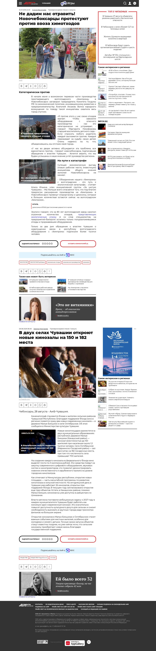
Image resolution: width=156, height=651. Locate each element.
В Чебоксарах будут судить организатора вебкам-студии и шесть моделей (117, 47)
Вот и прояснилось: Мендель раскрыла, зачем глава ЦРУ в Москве (122, 149)
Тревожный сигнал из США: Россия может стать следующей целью (121, 141)
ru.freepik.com (24, 399)
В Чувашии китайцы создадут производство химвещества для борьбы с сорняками (80, 282)
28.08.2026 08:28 (25, 329)
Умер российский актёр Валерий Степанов (120, 125)
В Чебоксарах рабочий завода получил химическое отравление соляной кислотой (42, 289)
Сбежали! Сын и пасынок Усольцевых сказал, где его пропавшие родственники (122, 407)
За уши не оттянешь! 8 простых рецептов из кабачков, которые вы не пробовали (122, 383)
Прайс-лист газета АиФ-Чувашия (90, 607)
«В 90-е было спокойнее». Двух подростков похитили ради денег (121, 71)
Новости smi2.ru (27, 321)
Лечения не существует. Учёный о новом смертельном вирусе (121, 398)
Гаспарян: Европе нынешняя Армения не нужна (119, 133)
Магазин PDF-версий (86, 604)
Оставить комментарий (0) (78, 243)
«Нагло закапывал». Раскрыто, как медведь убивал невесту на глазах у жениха (122, 104)
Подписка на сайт (42, 607)
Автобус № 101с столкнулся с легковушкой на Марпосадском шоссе (117, 57)
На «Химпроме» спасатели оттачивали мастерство (78, 288)
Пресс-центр (71, 604)
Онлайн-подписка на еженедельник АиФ (113, 604)
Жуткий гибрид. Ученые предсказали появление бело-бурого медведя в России (122, 415)
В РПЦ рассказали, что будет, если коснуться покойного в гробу (121, 157)
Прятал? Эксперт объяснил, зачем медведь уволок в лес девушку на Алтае (121, 88)
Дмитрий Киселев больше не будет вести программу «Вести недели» (121, 165)
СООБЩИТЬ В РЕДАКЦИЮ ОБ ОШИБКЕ (94, 609)
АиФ (20, 80)
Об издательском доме (54, 604)
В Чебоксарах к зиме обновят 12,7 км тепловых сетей (117, 28)
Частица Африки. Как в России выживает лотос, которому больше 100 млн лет (121, 80)
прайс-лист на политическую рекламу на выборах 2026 (56, 609)
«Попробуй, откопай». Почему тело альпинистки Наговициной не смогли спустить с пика (121, 96)
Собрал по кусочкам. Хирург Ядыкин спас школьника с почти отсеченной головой (122, 391)
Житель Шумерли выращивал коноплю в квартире (117, 38)
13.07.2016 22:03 (24, 10)
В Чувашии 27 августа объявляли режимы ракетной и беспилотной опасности (117, 18)
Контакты (39, 604)
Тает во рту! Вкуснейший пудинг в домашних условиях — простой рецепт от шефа (121, 423)
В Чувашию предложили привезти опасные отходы (39, 281)
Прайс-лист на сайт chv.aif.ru (63, 607)
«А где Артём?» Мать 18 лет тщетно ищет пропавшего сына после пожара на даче (121, 112)
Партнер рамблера (56, 642)
